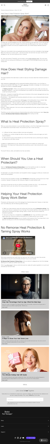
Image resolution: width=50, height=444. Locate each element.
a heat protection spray (33, 58)
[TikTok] (20, 438)
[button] (2, 5)
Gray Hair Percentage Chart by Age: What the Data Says (21, 302)
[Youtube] (23, 438)
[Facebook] (15, 438)
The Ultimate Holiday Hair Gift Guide (14, 375)
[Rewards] (43, 440)
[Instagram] (18, 438)
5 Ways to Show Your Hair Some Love (15, 338)
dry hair (34, 172)
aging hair (26, 85)
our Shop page (8, 265)
